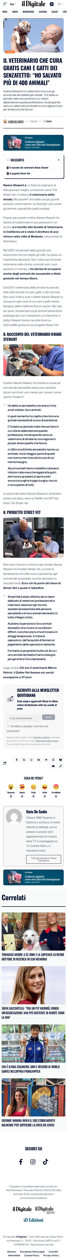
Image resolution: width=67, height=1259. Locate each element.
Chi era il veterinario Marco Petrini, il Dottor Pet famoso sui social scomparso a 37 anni (30, 672)
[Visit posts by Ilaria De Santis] (5, 121)
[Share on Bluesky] (60, 760)
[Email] (53, 766)
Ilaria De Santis (16, 121)
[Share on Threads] (53, 760)
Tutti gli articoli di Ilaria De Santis (43, 859)
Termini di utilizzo (41, 737)
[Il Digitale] (33, 4)
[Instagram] (32, 1162)
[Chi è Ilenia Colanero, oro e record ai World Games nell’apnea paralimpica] (33, 1043)
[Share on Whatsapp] (31, 760)
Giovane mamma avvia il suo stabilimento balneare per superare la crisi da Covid (28, 1122)
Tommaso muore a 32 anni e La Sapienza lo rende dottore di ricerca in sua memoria (33, 956)
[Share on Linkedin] (38, 760)
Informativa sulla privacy (47, 740)
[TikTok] (45, 1162)
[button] (6, 4)
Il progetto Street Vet (20, 173)
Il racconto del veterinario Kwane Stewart (28, 167)
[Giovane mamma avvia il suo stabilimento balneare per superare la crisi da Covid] (33, 1097)
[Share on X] (24, 760)
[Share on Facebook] (16, 760)
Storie (10, 52)
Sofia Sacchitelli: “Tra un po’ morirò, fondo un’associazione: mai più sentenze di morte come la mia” (33, 1013)
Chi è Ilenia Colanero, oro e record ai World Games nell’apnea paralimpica (31, 1069)
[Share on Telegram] (46, 760)
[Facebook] (21, 1162)
